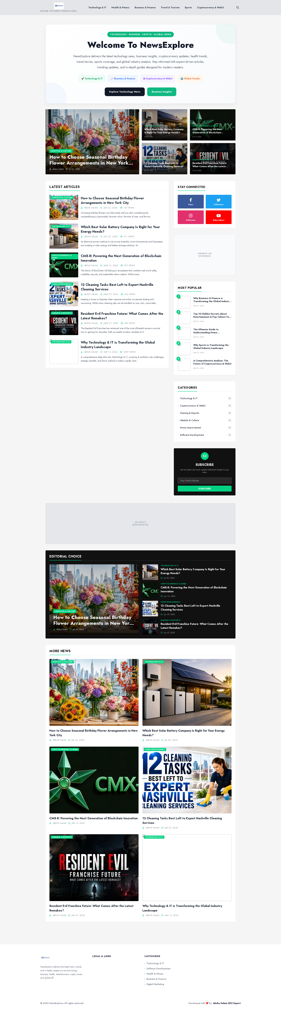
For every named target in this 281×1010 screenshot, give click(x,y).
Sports (188, 7)
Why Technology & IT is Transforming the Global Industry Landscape (118, 344)
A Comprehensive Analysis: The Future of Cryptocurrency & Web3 (212, 362)
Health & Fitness (120, 7)
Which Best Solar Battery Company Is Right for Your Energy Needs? (120, 229)
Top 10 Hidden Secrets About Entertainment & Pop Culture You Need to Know (211, 317)
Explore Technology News (124, 91)
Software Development (157, 968)
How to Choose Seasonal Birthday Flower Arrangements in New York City (112, 200)
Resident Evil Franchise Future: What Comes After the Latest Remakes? (122, 316)
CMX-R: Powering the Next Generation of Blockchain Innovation (121, 258)
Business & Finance (145, 7)
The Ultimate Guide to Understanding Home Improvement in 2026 (206, 332)
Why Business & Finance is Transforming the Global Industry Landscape (211, 301)
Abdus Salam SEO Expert (227, 1003)
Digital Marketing (154, 984)
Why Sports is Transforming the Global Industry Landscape (211, 346)
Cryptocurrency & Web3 (210, 7)
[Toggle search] (238, 7)
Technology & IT (97, 7)
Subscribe (204, 488)
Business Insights (162, 91)
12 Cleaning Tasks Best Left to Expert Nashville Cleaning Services (117, 287)
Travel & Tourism (170, 7)
